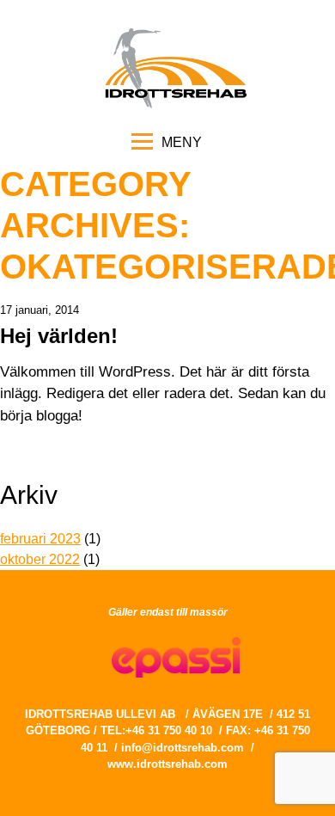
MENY (181, 141)
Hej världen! (59, 335)
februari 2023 (40, 538)
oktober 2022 (40, 559)
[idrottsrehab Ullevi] (175, 106)
